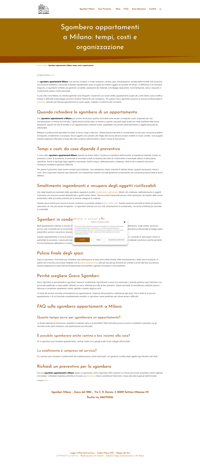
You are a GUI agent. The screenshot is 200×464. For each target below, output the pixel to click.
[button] (124, 222)
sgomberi (41, 102)
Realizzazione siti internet (92, 456)
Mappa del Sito (123, 453)
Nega (98, 240)
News (45, 65)
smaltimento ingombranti (107, 192)
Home (39, 65)
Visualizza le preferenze (116, 240)
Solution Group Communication (120, 456)
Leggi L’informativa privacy (82, 453)
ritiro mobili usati (110, 203)
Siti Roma (139, 456)
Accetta (82, 240)
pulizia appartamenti (89, 263)
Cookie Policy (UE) (105, 453)
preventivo (90, 376)
